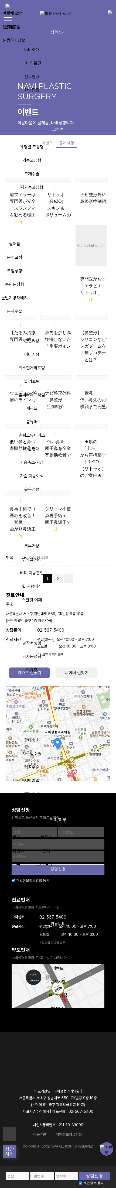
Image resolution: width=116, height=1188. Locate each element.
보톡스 (46, 837)
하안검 (14, 26)
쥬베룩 (14, 864)
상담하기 (9, 1151)
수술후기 (58, 954)
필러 (46, 850)
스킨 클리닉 (46, 864)
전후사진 (58, 941)
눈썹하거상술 (14, 40)
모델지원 (58, 1008)
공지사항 (58, 981)
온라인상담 (58, 995)
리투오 (14, 837)
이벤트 (58, 968)
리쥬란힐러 (14, 850)
